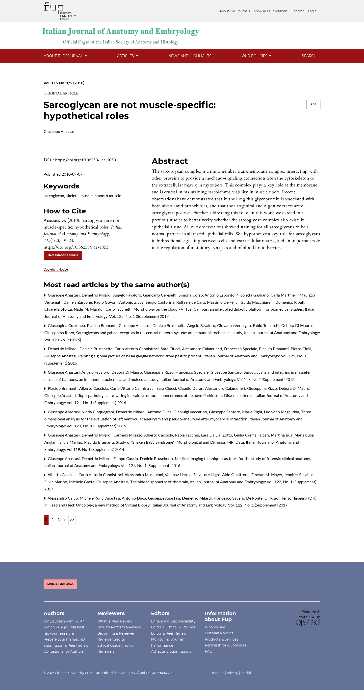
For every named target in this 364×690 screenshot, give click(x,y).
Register (297, 11)
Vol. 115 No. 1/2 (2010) (64, 83)
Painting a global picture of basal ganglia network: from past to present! (140, 356)
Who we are (215, 627)
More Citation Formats (63, 255)
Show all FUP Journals (270, 11)
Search (309, 56)
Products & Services (221, 639)
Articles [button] (126, 56)
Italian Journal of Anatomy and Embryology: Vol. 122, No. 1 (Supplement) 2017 (219, 505)
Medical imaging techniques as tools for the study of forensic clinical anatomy (243, 459)
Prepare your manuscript (65, 639)
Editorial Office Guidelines (173, 627)
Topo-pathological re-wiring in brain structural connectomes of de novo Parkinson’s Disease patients (166, 396)
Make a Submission (60, 584)
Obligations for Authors (64, 651)
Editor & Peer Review (168, 633)
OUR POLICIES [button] (255, 56)
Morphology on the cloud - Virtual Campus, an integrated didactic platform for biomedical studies (218, 309)
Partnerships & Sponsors (225, 645)
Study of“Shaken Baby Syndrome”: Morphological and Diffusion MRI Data (180, 442)
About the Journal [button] (64, 56)
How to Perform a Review (119, 627)
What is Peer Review (114, 621)
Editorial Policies (219, 633)
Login (312, 11)
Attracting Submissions (171, 651)
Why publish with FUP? (64, 621)
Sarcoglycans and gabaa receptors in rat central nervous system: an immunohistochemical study (159, 333)
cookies (218, 673)
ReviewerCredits (111, 639)
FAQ (208, 651)
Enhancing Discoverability (173, 621)
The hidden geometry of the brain (159, 482)
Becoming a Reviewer (115, 633)
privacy (232, 673)
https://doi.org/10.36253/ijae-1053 (85, 160)
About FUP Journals (235, 11)
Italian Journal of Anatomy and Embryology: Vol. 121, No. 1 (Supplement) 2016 (112, 466)
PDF (313, 104)
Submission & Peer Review (66, 645)
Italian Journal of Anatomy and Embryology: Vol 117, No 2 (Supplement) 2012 (227, 380)
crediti (246, 673)
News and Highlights (189, 56)
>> (72, 520)
